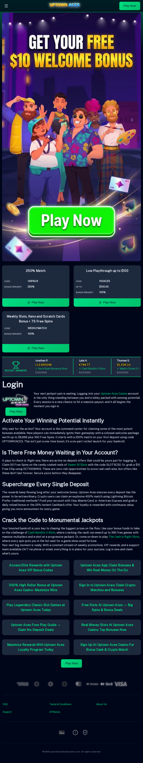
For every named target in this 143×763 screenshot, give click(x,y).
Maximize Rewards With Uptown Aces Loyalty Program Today (36, 647)
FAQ (5, 704)
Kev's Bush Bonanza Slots (47, 368)
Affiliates (55, 712)
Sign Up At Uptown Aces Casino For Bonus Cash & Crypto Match (107, 647)
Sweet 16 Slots (77, 464)
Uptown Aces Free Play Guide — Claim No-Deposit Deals (36, 627)
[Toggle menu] (6, 5)
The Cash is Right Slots (124, 536)
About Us (101, 704)
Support (7, 712)
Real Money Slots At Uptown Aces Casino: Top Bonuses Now (107, 627)
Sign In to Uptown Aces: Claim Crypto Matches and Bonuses (107, 587)
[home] (64, 9)
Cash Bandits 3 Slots (88, 368)
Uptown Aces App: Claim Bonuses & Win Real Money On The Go (107, 567)
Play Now (129, 5)
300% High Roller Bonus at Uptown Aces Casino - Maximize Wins (35, 587)
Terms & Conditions (60, 704)
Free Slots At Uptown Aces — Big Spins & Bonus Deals (107, 607)
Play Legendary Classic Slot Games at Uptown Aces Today (35, 607)
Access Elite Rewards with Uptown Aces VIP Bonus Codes (35, 567)
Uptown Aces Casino (114, 393)
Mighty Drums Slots (125, 368)
